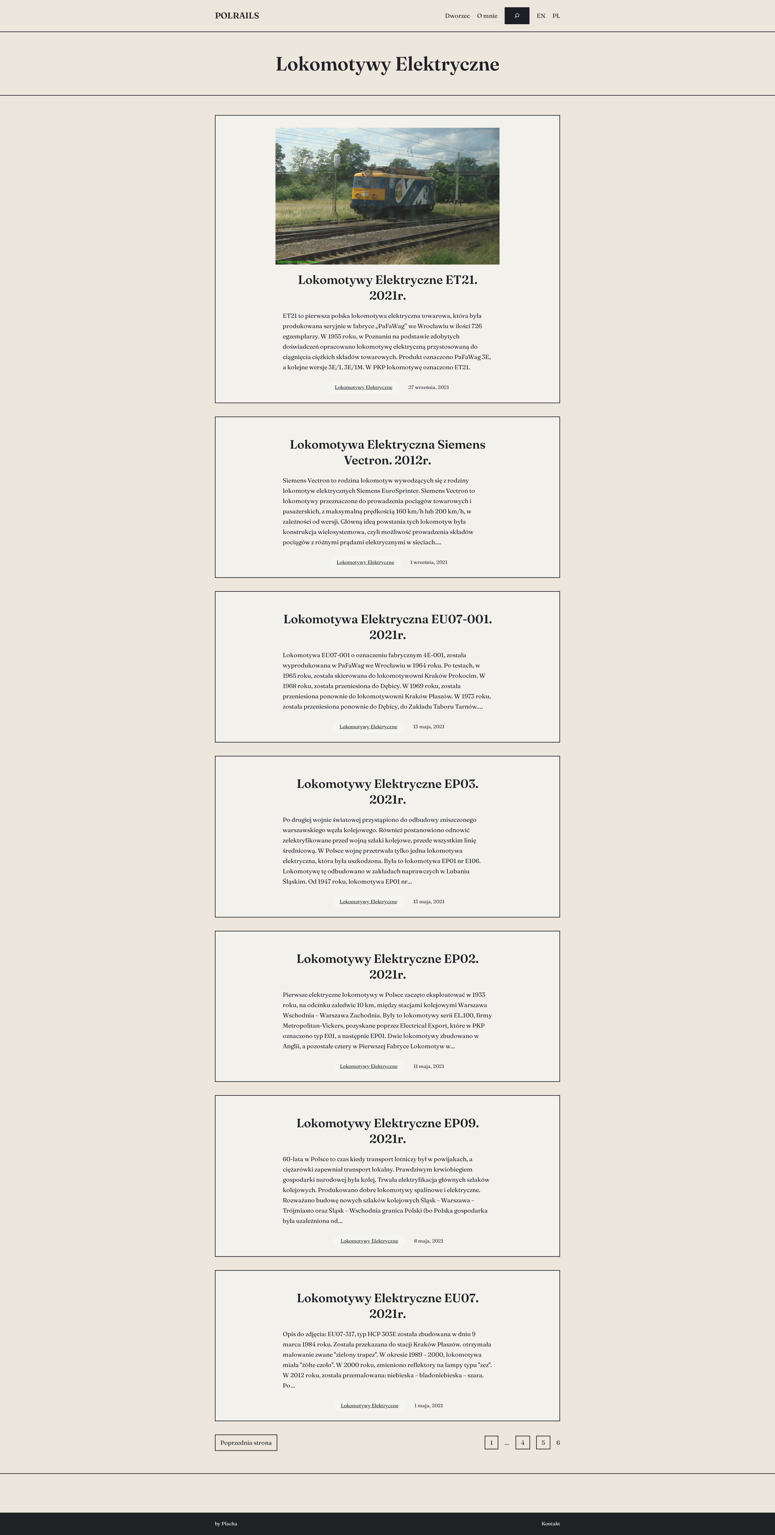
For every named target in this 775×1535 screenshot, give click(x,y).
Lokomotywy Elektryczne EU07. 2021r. (388, 1305)
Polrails (237, 15)
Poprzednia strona (246, 1442)
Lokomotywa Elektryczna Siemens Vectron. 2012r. (388, 452)
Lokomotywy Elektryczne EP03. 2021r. (387, 791)
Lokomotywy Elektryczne (363, 387)
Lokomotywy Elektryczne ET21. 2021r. (387, 287)
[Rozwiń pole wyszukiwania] (517, 15)
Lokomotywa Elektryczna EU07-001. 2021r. (387, 626)
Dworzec (457, 15)
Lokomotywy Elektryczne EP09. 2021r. (387, 1130)
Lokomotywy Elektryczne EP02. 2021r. (387, 966)
